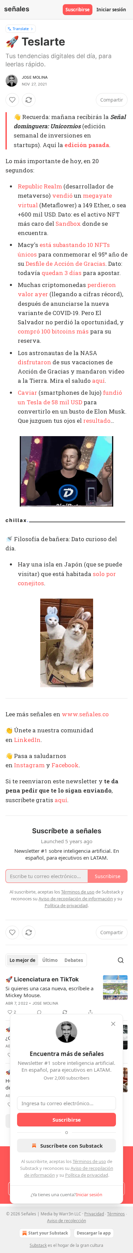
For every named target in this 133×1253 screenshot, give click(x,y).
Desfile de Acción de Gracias (65, 263)
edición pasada (86, 145)
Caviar (27, 392)
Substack (38, 1245)
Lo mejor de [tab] (22, 960)
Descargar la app (94, 1233)
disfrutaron (34, 362)
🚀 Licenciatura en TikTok (42, 979)
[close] (113, 1023)
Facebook (65, 765)
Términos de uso (89, 1161)
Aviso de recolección (66, 1221)
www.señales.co (85, 714)
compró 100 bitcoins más (53, 331)
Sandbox (68, 223)
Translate (21, 28)
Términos (116, 1214)
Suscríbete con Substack (71, 1145)
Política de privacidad (86, 1175)
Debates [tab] (73, 960)
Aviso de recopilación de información (76, 899)
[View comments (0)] (39, 1012)
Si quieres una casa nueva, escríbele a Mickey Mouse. (49, 992)
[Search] (121, 960)
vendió (62, 195)
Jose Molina (35, 77)
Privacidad (94, 1214)
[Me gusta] (12, 100)
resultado (96, 421)
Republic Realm (40, 186)
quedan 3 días (62, 273)
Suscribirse (77, 9)
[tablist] (46, 960)
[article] (66, 995)
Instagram (29, 765)
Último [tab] (50, 960)
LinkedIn (27, 740)
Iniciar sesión (111, 9)
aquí (98, 380)
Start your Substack (48, 1233)
